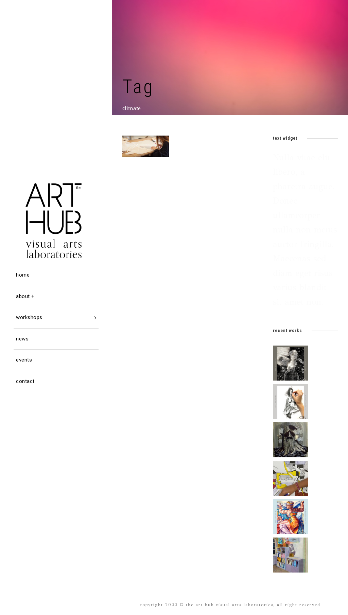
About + (25, 296)
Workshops (29, 317)
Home (23, 275)
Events (24, 360)
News (22, 339)
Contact (25, 381)
